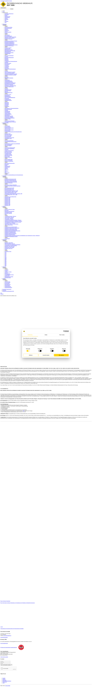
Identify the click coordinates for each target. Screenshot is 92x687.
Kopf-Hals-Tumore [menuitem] (8, 63)
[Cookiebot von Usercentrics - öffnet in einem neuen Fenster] (64, 331)
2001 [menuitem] (5, 265)
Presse (4, 11)
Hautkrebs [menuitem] (6, 62)
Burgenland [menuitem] (7, 164)
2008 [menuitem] (5, 259)
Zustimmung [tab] (30, 334)
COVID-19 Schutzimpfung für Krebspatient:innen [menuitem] (13, 131)
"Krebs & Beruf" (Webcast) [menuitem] (9, 217)
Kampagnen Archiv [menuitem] (8, 251)
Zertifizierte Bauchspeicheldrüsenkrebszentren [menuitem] (12, 230)
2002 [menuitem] (5, 264)
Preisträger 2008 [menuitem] (7, 197)
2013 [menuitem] (5, 254)
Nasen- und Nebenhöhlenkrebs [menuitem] (10, 97)
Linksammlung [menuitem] (7, 238)
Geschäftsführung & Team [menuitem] (9, 274)
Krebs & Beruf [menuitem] (7, 156)
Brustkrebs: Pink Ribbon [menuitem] (9, 242)
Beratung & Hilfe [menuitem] (5, 122)
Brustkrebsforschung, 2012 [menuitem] (9, 188)
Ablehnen (30, 355)
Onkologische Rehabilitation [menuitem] (9, 148)
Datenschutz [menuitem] (5, 681)
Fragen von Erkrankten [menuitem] (8, 160)
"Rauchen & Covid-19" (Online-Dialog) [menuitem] (11, 223)
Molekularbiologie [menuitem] (8, 51)
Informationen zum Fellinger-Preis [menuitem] (10, 196)
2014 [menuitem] (5, 253)
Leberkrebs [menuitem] (6, 65)
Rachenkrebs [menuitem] (7, 98)
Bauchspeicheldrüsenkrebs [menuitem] (9, 57)
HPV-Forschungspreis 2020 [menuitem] (9, 187)
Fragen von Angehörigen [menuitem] (9, 161)
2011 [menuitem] (5, 256)
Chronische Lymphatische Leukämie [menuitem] (11, 73)
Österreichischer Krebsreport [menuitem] (9, 120)
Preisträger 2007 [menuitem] (7, 198)
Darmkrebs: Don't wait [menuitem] (8, 248)
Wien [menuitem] (5, 171)
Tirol (5, 20)
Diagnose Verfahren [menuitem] (8, 47)
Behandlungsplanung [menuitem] (8, 109)
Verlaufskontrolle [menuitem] (7, 53)
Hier (23, 410)
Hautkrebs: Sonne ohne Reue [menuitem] (10, 246)
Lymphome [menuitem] (7, 67)
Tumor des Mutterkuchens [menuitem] (9, 86)
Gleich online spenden (4, 656)
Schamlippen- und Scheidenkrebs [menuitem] (10, 85)
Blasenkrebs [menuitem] (7, 102)
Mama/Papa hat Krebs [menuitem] (8, 155)
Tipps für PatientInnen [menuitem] (8, 144)
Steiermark (6, 19)
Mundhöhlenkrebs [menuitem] (8, 96)
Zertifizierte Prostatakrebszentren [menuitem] (10, 231)
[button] (3, 7)
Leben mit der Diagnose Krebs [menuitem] (10, 147)
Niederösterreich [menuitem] (7, 166)
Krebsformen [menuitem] (7, 30)
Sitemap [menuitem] (4, 679)
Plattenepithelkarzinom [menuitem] (8, 92)
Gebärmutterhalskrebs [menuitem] (8, 80)
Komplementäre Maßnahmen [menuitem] (9, 117)
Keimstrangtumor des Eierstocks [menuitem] (10, 82)
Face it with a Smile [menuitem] (8, 135)
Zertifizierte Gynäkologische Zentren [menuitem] (11, 228)
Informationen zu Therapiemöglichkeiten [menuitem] (11, 108)
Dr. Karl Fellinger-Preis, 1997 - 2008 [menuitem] (11, 194)
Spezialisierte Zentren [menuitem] (8, 212)
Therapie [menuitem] (6, 31)
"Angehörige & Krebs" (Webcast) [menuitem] (10, 216)
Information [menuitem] (4, 24)
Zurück (6, 26)
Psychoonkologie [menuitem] (7, 126)
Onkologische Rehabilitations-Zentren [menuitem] (11, 236)
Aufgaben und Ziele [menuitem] (8, 271)
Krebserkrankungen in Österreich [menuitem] (10, 121)
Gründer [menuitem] (6, 270)
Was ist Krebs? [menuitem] (7, 35)
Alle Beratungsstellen (4, 637)
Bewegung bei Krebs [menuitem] (8, 152)
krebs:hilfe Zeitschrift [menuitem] (8, 213)
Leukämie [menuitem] (6, 56)
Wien (5, 22)
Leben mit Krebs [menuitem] (7, 128)
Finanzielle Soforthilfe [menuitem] (8, 134)
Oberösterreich (7, 17)
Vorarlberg (6, 21)
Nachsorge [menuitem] (6, 149)
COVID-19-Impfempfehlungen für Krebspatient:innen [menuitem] (14, 174)
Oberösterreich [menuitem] (7, 167)
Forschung (4, 290)
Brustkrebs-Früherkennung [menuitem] (9, 41)
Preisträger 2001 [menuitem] (7, 203)
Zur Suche (10, 0)
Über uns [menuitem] (4, 266)
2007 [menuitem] (5, 260)
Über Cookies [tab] (62, 334)
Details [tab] (46, 334)
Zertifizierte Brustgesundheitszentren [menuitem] (11, 229)
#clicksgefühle (7, 685)
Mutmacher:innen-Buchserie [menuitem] (9, 211)
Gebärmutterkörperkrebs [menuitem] (9, 81)
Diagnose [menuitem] (6, 29)
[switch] (40, 351)
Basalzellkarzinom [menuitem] (8, 90)
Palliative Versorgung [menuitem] (8, 157)
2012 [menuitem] (5, 255)
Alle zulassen (61, 355)
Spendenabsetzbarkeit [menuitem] (8, 287)
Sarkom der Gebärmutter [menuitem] (9, 84)
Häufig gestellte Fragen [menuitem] (9, 159)
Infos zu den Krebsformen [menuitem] (9, 55)
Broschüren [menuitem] (7, 210)
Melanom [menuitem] (6, 91)
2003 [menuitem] (5, 263)
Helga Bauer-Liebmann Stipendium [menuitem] (11, 180)
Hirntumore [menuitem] (7, 60)
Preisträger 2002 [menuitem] (7, 202)
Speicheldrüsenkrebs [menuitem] (8, 100)
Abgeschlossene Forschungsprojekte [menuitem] (11, 181)
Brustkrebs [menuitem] (6, 58)
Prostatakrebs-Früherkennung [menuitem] (10, 42)
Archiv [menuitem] (6, 249)
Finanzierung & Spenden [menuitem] (9, 276)
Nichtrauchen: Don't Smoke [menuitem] (9, 247)
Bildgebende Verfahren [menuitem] (8, 49)
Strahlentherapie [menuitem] (7, 111)
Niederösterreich (7, 16)
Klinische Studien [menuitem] (8, 118)
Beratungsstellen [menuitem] (7, 130)
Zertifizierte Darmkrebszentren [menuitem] (10, 234)
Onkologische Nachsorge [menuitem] (9, 116)
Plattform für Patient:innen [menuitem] (9, 127)
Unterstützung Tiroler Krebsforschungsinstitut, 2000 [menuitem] (13, 193)
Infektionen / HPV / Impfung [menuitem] (9, 37)
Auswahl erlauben (46, 355)
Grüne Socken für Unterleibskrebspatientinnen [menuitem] (12, 244)
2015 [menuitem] (5, 252)
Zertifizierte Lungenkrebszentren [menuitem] (10, 232)
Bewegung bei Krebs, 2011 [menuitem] (9, 189)
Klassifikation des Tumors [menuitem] (9, 52)
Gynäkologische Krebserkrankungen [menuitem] (11, 61)
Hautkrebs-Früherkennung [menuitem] (9, 45)
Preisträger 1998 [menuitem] (7, 204)
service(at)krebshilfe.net (7, 635)
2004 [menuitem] (5, 262)
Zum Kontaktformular (4, 643)
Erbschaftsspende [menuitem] (8, 284)
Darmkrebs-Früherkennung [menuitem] (9, 43)
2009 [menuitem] (5, 258)
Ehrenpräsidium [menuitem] (7, 273)
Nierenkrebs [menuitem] (7, 104)
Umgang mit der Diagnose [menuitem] (9, 150)
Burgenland (7, 14)
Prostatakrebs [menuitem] (7, 106)
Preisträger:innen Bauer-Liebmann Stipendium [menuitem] (12, 185)
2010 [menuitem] (5, 257)
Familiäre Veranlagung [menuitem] (8, 38)
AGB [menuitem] (3, 682)
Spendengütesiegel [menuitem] (8, 286)
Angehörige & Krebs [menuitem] (8, 154)
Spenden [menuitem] (4, 278)
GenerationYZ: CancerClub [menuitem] (9, 137)
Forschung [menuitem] (4, 175)
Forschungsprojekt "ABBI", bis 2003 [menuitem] (11, 191)
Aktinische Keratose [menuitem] (8, 89)
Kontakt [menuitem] (4, 678)
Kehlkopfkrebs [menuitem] (7, 95)
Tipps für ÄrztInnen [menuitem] (8, 145)
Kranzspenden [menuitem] (7, 283)
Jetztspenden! (1, 293)
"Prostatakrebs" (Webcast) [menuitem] (9, 219)
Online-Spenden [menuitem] (7, 281)
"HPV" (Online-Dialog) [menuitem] (9, 224)
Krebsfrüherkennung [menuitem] (8, 28)
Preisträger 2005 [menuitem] (7, 200)
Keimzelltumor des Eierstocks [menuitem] (10, 83)
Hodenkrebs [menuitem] (7, 103)
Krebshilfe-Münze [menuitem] (8, 277)
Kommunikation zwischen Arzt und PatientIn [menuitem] (12, 143)
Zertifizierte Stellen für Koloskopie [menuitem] (10, 233)
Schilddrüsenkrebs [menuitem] (8, 99)
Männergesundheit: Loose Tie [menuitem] (10, 243)
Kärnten (6, 15)
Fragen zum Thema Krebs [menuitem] (9, 129)
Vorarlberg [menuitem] (6, 170)
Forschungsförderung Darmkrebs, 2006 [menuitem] (11, 190)
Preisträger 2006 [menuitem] (7, 199)
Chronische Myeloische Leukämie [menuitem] (10, 74)
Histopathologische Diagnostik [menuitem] (10, 50)
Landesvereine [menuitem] (7, 275)
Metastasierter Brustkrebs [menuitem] (9, 77)
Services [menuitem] (4, 206)
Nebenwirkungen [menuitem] (8, 113)
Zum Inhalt (2, 0)
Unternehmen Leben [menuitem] (8, 138)
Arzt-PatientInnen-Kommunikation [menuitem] (10, 141)
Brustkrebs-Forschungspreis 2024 (8, 291)
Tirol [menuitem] (5, 169)
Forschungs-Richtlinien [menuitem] (9, 182)
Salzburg (6, 18)
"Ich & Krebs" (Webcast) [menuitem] (9, 218)
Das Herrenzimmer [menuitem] (8, 136)
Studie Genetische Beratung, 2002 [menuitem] (10, 192)
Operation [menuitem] (6, 110)
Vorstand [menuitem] (6, 272)
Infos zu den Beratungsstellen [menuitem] (10, 163)
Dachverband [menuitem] (7, 172)
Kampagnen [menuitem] (5, 239)
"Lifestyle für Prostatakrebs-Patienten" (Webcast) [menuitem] (13, 220)
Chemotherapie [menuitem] (7, 112)
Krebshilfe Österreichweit (9, 13)
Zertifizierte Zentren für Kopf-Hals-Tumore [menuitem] (12, 227)
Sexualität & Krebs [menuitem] (8, 153)
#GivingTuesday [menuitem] (7, 282)
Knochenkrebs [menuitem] (7, 64)
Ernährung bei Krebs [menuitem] (8, 151)
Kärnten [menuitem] (6, 165)
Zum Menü (6, 0)
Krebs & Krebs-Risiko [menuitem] (8, 27)
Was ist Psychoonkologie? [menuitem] (9, 140)
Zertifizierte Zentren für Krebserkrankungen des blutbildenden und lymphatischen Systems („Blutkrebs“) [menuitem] (22, 235)
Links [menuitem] (6, 214)
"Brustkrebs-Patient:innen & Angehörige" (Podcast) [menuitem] (13, 221)
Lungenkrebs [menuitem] (7, 66)
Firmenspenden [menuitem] (7, 285)
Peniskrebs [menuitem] (6, 105)
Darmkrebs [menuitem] (6, 59)
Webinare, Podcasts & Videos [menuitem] (10, 209)
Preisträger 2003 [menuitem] (7, 201)
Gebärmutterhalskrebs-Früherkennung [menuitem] (11, 44)
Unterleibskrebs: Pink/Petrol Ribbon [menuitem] (11, 245)
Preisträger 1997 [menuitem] (7, 205)
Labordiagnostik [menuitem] (7, 48)
